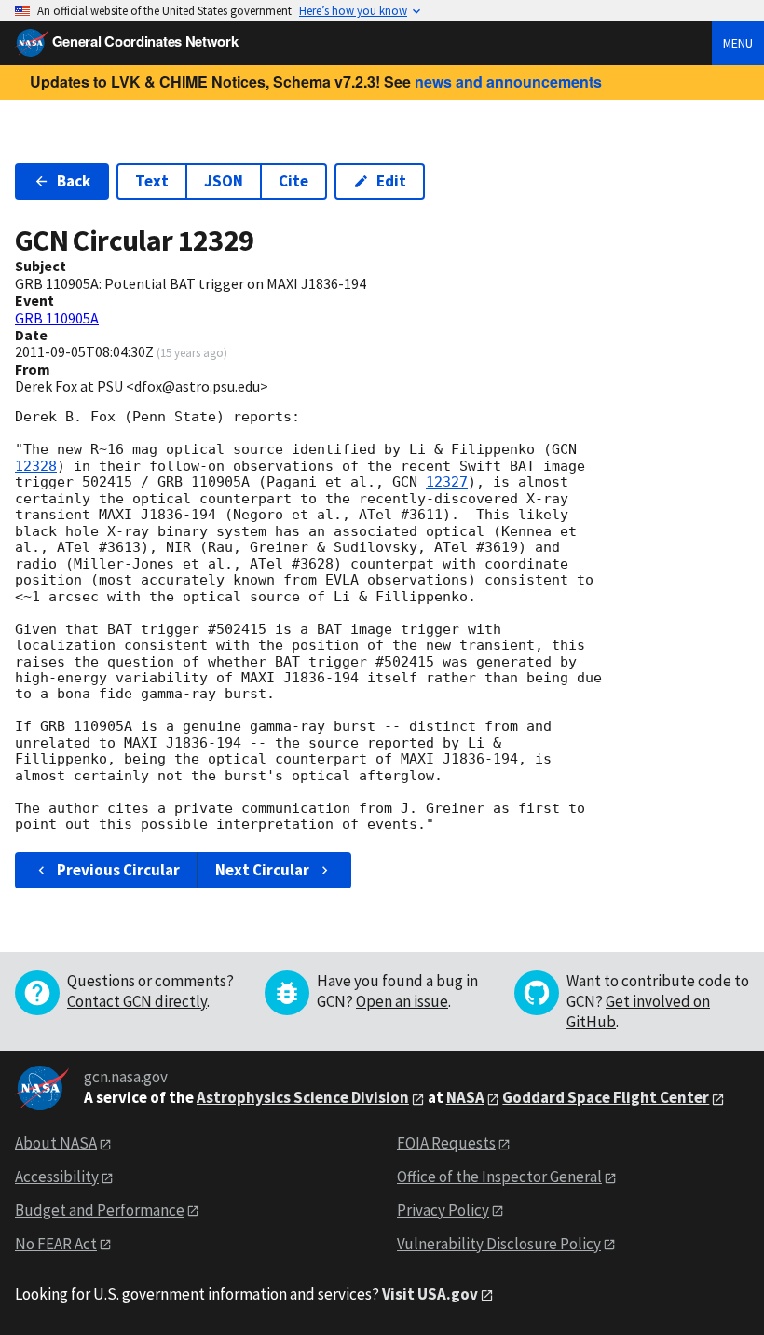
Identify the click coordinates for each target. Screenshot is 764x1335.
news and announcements (508, 81)
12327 (447, 482)
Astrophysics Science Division (303, 1097)
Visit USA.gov (430, 1294)
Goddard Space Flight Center (605, 1097)
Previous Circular (118, 870)
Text (152, 181)
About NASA (56, 1143)
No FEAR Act (56, 1243)
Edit (391, 181)
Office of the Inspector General (499, 1176)
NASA (465, 1097)
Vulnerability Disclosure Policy (499, 1243)
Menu (738, 42)
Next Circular (262, 870)
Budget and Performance (99, 1210)
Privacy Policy (443, 1210)
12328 (36, 466)
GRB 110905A (57, 318)
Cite (293, 181)
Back (73, 181)
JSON (223, 181)
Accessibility (57, 1176)
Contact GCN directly (137, 1001)
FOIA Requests (446, 1143)
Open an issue (402, 1001)
